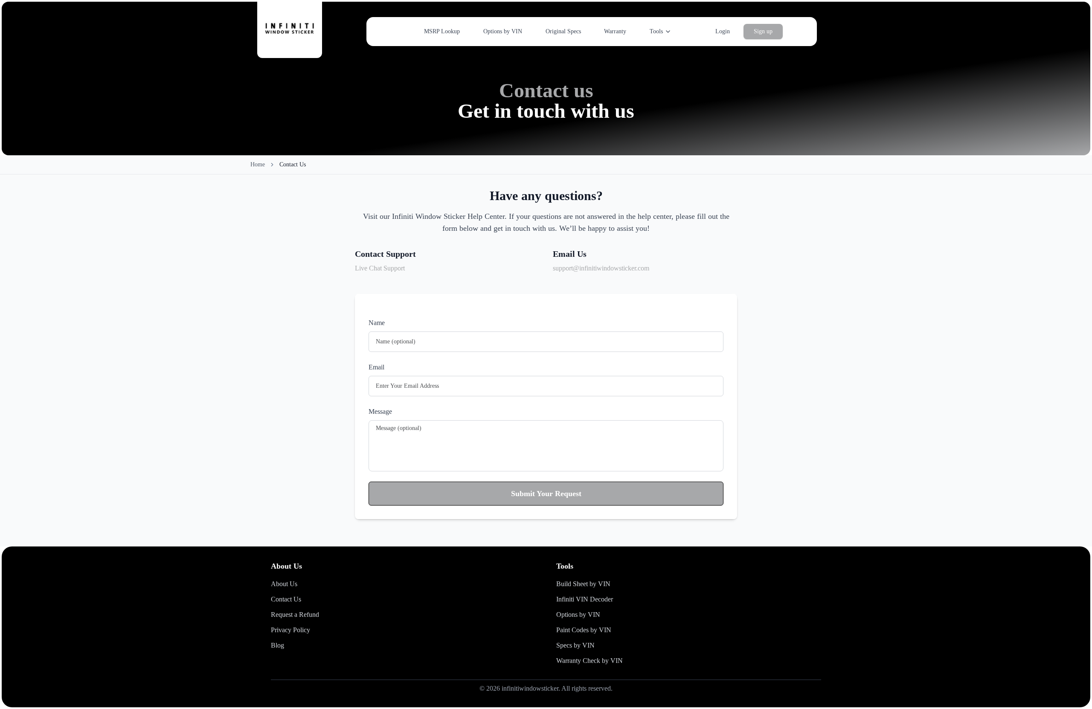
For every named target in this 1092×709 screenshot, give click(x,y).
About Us (284, 583)
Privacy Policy (290, 629)
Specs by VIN (575, 645)
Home (257, 164)
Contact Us (286, 599)
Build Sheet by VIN (583, 583)
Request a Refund (295, 614)
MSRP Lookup (442, 31)
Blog (277, 645)
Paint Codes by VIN (583, 629)
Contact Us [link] (292, 164)
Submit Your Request (546, 493)
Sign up (763, 31)
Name (377, 322)
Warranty (615, 31)
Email (376, 367)
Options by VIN (502, 31)
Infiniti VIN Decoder (584, 599)
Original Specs (563, 31)
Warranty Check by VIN (589, 660)
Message (380, 411)
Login (722, 31)
